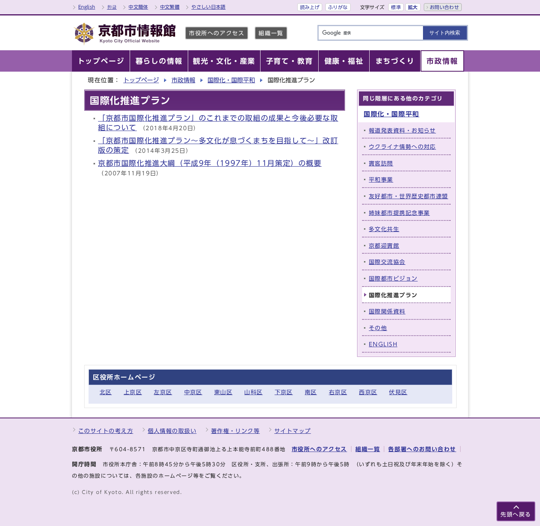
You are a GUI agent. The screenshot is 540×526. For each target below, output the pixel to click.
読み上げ (309, 7)
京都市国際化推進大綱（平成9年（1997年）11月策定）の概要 (210, 163)
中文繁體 (169, 6)
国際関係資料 (387, 311)
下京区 (284, 392)
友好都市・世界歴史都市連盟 (408, 196)
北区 (106, 392)
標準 (396, 7)
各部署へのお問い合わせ (422, 449)
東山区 (223, 392)
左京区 (163, 392)
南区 (311, 392)
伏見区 (398, 392)
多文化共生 (384, 229)
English (86, 6)
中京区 (193, 392)
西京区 (368, 392)
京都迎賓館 (384, 246)
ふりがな (337, 7)
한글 (112, 6)
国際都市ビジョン (393, 278)
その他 (378, 328)
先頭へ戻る (515, 514)
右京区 (338, 392)
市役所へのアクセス (216, 33)
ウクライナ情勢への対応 (402, 147)
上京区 (133, 392)
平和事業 (381, 179)
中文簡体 (138, 6)
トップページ (141, 80)
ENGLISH (383, 344)
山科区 (253, 392)
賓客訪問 (381, 163)
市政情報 (183, 80)
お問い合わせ (444, 7)
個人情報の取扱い (172, 431)
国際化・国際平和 (231, 80)
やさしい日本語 (208, 6)
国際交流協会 (387, 262)
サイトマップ (292, 431)
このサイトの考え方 (105, 431)
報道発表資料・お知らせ (402, 130)
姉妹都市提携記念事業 (399, 213)
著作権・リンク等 (235, 431)
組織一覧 (271, 33)
